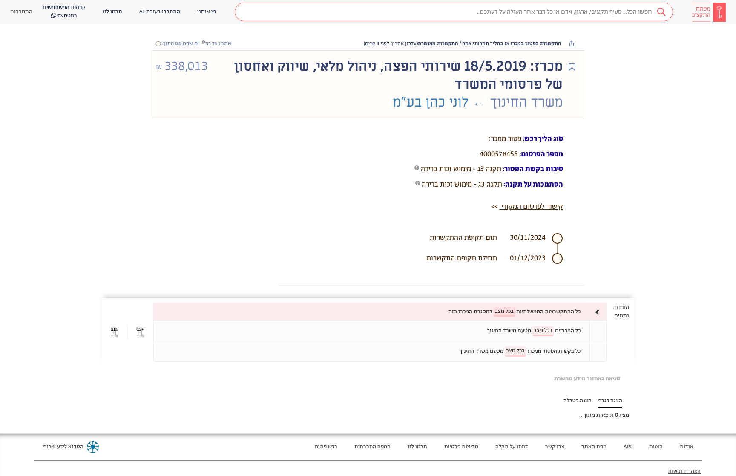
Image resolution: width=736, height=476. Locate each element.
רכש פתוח (326, 447)
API (628, 447)
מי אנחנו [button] (206, 12)
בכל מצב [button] (504, 311)
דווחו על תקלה (511, 447)
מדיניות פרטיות (461, 447)
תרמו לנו (417, 447)
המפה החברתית (372, 447)
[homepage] (709, 12)
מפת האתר (594, 447)
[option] (380, 312)
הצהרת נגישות (684, 471)
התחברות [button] (21, 12)
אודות (686, 447)
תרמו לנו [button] (112, 12)
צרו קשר (554, 447)
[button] (454, 12)
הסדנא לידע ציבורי (63, 447)
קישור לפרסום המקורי (531, 207)
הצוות (656, 447)
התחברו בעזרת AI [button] (159, 12)
